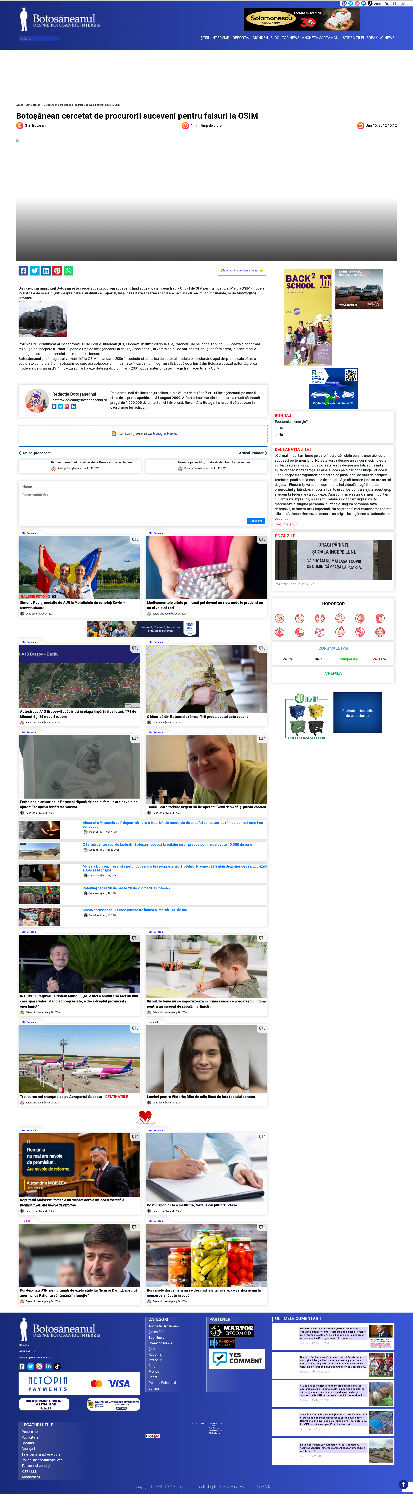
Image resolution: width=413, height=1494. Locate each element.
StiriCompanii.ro (215, 1430)
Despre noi (30, 1432)
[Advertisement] (206, 74)
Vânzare (379, 659)
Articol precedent (36, 453)
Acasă (19, 104)
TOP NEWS (290, 38)
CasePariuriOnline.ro (199, 1423)
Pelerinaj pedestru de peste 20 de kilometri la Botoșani (127, 888)
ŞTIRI (205, 38)
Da (280, 428)
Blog (152, 1366)
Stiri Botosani (33, 104)
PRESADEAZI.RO (215, 1423)
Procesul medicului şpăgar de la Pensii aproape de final (92, 462)
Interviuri (155, 1360)
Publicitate (29, 1437)
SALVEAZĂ (256, 521)
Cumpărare (349, 659)
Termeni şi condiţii (35, 1466)
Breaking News (160, 1343)
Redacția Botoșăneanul (74, 394)
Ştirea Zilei (156, 1332)
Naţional (153, 1022)
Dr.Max (212, 1426)
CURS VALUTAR (333, 648)
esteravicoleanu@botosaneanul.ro (79, 400)
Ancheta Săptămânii (164, 1326)
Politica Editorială (162, 1383)
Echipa (153, 1388)
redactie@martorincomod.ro (35, 1357)
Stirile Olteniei (214, 1433)
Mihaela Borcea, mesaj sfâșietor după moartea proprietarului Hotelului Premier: (175, 868)
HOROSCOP (333, 604)
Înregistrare (403, 4)
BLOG (274, 38)
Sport (152, 1377)
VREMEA (333, 673)
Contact (27, 1443)
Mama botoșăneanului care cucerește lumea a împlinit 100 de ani (135, 910)
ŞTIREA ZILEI (353, 38)
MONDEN (260, 38)
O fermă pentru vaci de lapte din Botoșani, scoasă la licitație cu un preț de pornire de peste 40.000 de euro (167, 844)
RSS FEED (29, 1471)
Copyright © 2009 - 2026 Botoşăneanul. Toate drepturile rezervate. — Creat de (207, 1487)
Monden (154, 1371)
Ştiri (151, 1349)
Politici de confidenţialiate (41, 1460)
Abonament (30, 1477)
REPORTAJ (241, 38)
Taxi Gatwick (214, 1428)
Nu (280, 435)
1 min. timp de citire (206, 125)
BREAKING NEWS (380, 38)
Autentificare (383, 4)
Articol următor (251, 453)
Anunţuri (28, 1449)
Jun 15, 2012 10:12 (381, 125)
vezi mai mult (286, 524)
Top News (156, 1337)
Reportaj (155, 1354)
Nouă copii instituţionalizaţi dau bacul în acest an (214, 462)
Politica (26, 1221)
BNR (318, 659)
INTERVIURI (221, 38)
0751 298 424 (27, 1351)
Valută (287, 659)
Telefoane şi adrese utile (40, 1454)
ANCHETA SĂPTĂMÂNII (321, 38)
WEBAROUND (268, 1487)
